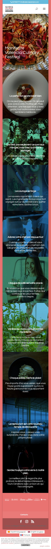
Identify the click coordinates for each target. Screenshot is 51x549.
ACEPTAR (25, 545)
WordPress (41, 526)
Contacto (24, 515)
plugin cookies (45, 546)
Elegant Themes (19, 526)
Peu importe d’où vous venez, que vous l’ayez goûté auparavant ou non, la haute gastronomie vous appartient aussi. (25, 387)
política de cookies (7, 543)
